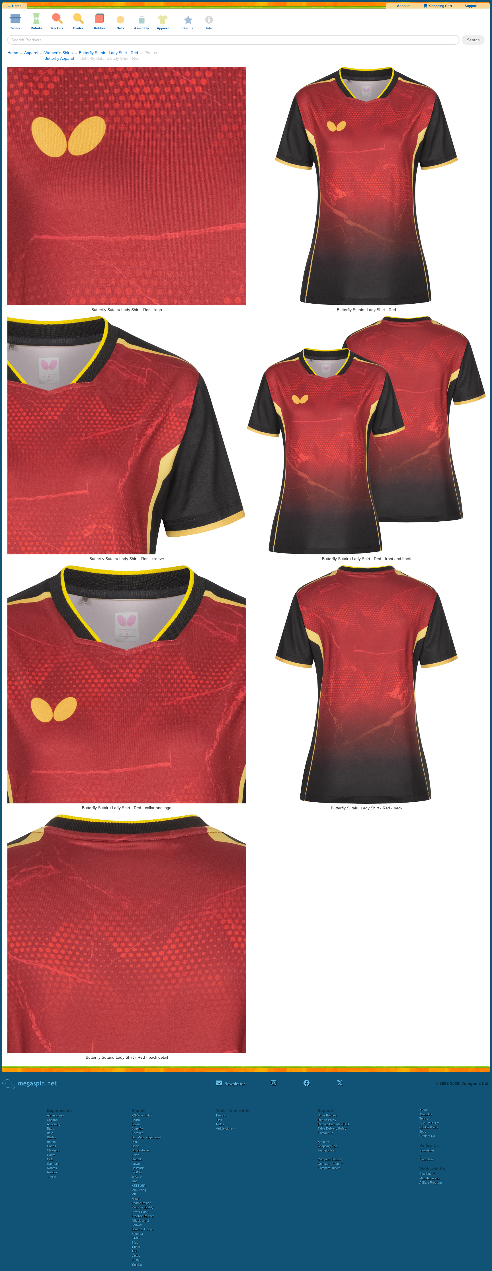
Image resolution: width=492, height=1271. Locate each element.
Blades (51, 1137)
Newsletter (426, 1150)
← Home (15, 6)
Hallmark (138, 1168)
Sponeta (137, 1233)
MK (134, 1194)
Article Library (225, 1128)
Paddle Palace (141, 1203)
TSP (135, 1251)
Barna (136, 1124)
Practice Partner (143, 1216)
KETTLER (138, 1185)
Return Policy (327, 1120)
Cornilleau (138, 1133)
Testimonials (326, 1150)
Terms (423, 1118)
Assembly (54, 1124)
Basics (221, 1115)
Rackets (53, 1163)
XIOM (136, 1260)
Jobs (422, 1131)
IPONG (137, 1172)
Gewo (136, 1163)
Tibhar (136, 1247)
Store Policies (327, 1115)
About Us (425, 1114)
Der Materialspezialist (146, 1137)
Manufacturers (429, 1178)
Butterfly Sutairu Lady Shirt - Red (108, 52)
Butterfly (137, 1128)
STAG (136, 1238)
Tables (51, 1177)
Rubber (52, 1172)
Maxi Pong (139, 1190)
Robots (52, 1168)
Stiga (135, 1242)
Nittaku (136, 1198)
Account (404, 6)
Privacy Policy (429, 1122)
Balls (50, 1133)
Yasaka (137, 1264)
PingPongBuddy (142, 1207)
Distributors (427, 1173)
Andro (136, 1120)
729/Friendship (142, 1115)
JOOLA (137, 1177)
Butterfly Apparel (59, 58)
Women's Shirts (58, 52)
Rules (220, 1124)
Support (471, 6)
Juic (134, 1181)
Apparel (31, 52)
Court (51, 1155)
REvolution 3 (140, 1220)
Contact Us (325, 1133)
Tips (219, 1120)
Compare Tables (329, 1168)
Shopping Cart (439, 6)
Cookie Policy (428, 1127)
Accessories (55, 1115)
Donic (136, 1146)
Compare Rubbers (330, 1163)
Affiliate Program (430, 1182)
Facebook (426, 1159)
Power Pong (140, 1212)
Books (51, 1142)
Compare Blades (329, 1159)
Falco (135, 1155)
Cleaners (53, 1150)
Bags (50, 1128)
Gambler (138, 1159)
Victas (136, 1255)
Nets (50, 1159)
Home (12, 52)
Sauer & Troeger (143, 1229)
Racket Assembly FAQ (333, 1124)
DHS (135, 1142)
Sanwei (137, 1225)
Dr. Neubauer (141, 1150)
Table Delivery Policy (332, 1128)
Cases (51, 1146)
